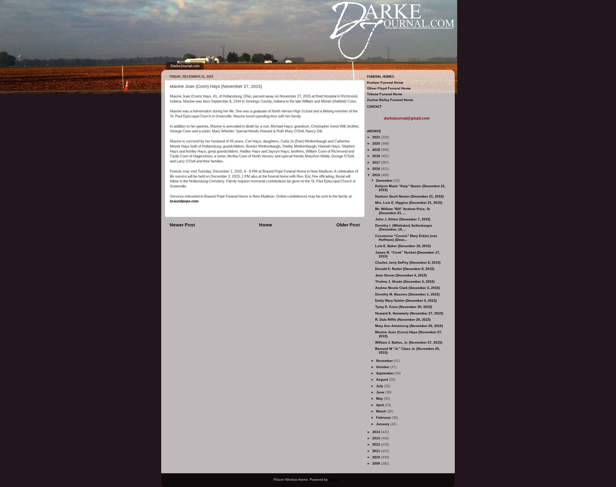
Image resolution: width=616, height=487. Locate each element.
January (383, 424)
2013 (376, 438)
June (380, 392)
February (384, 417)
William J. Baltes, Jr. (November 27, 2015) (408, 342)
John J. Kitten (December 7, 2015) (402, 219)
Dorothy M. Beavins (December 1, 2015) (407, 294)
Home (265, 224)
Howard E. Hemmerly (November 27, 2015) (409, 313)
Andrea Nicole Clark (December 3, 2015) (407, 288)
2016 (376, 169)
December (384, 180)
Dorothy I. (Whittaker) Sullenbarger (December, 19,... (403, 227)
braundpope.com (184, 201)
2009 (376, 463)
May (380, 398)
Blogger (335, 479)
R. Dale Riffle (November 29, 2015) (403, 319)
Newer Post (182, 224)
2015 (376, 175)
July (380, 386)
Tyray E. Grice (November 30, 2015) (403, 307)
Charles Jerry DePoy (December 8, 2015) (408, 262)
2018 (376, 156)
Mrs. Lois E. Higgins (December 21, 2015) (408, 203)
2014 (376, 432)
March (381, 411)
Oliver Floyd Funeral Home (389, 88)
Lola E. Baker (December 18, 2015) (403, 246)
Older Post (348, 224)
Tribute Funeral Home (384, 94)
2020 (376, 143)
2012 (376, 444)
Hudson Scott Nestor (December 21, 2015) (409, 196)
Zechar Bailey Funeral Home (390, 100)
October (383, 367)
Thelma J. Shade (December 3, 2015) (405, 281)
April (380, 405)
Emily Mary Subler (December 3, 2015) (406, 300)
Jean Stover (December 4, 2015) (401, 275)
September (385, 373)
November (385, 361)
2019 (376, 150)
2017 (376, 162)
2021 (376, 137)
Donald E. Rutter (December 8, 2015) (404, 269)
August (382, 379)
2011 (376, 451)
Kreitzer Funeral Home (385, 82)
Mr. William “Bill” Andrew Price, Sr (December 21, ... (402, 211)
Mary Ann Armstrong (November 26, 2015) (409, 326)
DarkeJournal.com (185, 66)
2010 (376, 457)
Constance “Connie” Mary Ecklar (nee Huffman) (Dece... (406, 238)
